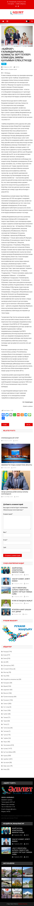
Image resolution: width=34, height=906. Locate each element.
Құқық (5, 755)
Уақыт (5, 741)
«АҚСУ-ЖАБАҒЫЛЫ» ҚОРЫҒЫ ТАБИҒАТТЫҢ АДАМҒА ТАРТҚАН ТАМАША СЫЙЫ (22, 591)
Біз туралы (11, 3)
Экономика (6, 745)
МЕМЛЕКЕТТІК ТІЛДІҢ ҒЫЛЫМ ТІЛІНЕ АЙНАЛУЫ (16, 465)
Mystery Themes (22, 904)
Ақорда (5, 651)
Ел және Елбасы (8, 669)
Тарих (5, 721)
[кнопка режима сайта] (27, 21)
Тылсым (5, 731)
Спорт (5, 710)
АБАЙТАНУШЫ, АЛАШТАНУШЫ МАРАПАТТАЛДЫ (18, 570)
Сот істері (6, 707)
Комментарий (8, 514)
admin (17, 67)
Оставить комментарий (10, 69)
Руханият (6, 700)
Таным (5, 717)
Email (5, 540)
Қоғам (5, 748)
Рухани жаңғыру (8, 696)
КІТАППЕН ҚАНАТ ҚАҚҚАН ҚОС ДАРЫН (21, 611)
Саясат (5, 703)
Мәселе (5, 693)
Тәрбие (5, 738)
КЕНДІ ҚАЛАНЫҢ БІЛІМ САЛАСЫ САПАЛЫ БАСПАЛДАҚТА (14, 493)
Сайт (4, 547)
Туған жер (6, 728)
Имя (5, 532)
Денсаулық (7, 665)
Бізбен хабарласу (21, 3)
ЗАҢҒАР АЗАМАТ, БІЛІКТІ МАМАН (21, 580)
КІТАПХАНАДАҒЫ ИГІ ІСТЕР (10, 438)
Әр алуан (6, 762)
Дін (4, 662)
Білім (3, 63)
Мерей (5, 686)
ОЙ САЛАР (29, 424)
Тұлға (5, 735)
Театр (5, 724)
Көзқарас (6, 683)
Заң (4, 676)
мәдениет (6, 689)
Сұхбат (5, 714)
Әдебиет (6, 759)
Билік (5, 658)
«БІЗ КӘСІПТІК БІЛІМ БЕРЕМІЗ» (6, 424)
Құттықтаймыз (8, 752)
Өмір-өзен (6, 766)
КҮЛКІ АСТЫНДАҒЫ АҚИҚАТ (22, 601)
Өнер (5, 769)
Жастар (5, 672)
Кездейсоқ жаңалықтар (10, 679)
